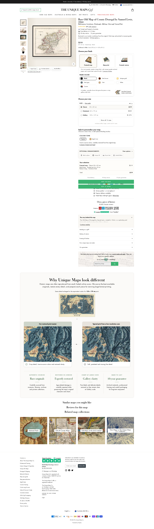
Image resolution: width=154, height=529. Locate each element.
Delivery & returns (84, 234)
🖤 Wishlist (115, 4)
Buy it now (106, 186)
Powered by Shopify (77, 522)
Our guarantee (83, 247)
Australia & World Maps (65, 14)
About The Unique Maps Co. (27, 460)
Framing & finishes (84, 238)
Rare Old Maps (46, 14)
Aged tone (95, 139)
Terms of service (24, 506)
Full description (94, 38)
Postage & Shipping (25, 471)
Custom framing (24, 484)
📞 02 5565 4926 (93, 4)
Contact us (23, 458)
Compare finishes (107, 71)
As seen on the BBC (25, 500)
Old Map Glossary (24, 498)
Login (43, 497)
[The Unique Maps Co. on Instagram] (66, 470)
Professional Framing (25, 463)
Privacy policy (23, 503)
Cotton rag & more (25, 487)
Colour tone (84, 135)
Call (109, 195)
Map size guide (24, 476)
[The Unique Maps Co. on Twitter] (72, 470)
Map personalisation (25, 479)
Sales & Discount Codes (26, 490)
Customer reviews (24, 492)
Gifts (93, 14)
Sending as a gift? (84, 229)
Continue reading (85, 224)
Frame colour (84, 75)
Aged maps (23, 482)
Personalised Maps (106, 14)
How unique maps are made (87, 243)
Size (105, 103)
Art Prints (83, 14)
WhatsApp (116, 195)
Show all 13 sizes (106, 120)
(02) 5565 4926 (48, 468)
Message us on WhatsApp (50, 471)
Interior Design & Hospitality (27, 466)
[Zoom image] (73, 64)
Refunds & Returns (24, 474)
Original (83, 139)
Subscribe (82, 466)
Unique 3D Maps (24, 468)
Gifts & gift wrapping (25, 495)
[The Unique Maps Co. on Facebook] (69, 470)
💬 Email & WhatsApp (105, 4)
